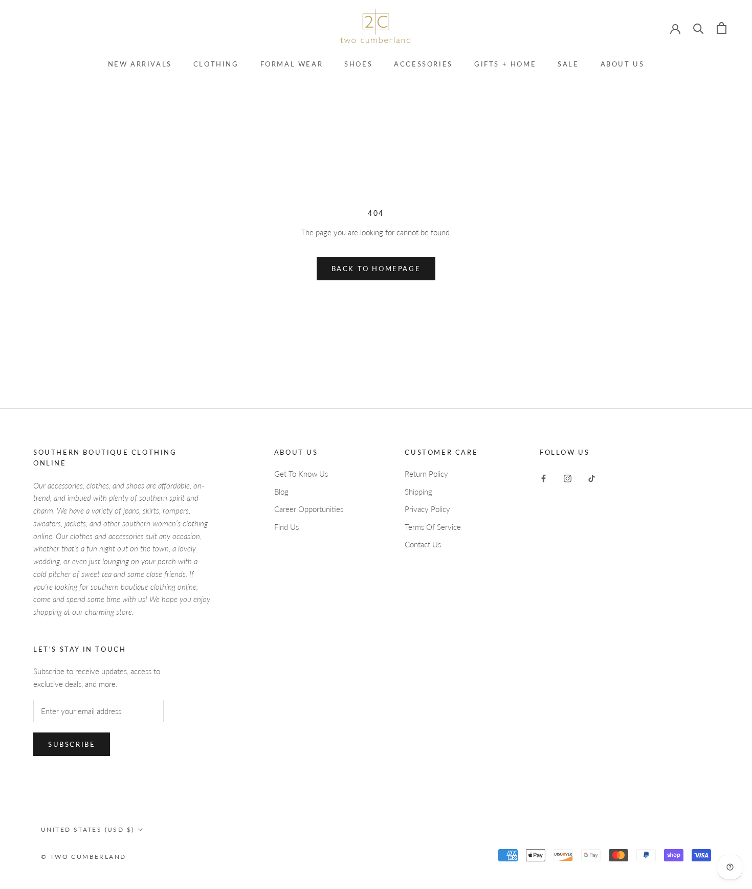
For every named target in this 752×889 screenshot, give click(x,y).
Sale (568, 64)
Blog (281, 491)
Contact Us (423, 544)
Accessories (423, 64)
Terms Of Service (433, 526)
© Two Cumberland (83, 856)
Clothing (216, 64)
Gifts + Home (505, 64)
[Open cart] (721, 28)
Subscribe (71, 744)
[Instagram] (567, 477)
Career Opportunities (308, 509)
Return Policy (426, 473)
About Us (623, 64)
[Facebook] (543, 477)
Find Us (286, 526)
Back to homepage (376, 268)
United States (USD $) (87, 829)
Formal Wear (291, 64)
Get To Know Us (301, 473)
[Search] (698, 28)
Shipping (418, 491)
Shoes (358, 64)
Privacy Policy (427, 509)
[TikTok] (591, 477)
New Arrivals (140, 64)
